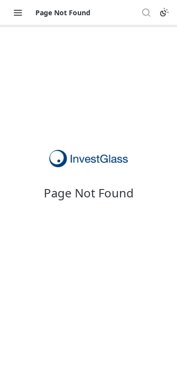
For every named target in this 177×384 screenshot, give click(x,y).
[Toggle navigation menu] (18, 12)
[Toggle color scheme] (164, 12)
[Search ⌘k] (146, 12)
